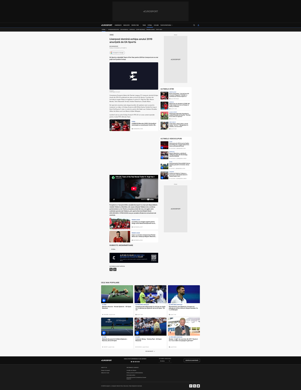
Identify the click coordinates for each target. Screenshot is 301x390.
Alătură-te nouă (105, 372)
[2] (133, 362)
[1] (131, 362)
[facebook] (190, 385)
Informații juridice (131, 375)
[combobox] (165, 361)
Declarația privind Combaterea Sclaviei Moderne (136, 378)
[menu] (194, 25)
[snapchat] (198, 385)
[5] (139, 362)
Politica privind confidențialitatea (135, 372)
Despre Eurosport (105, 370)
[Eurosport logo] (106, 25)
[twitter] (194, 385)
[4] (137, 362)
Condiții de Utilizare (131, 370)
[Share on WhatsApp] (114, 269)
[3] (135, 362)
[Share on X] (111, 269)
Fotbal (111, 34)
